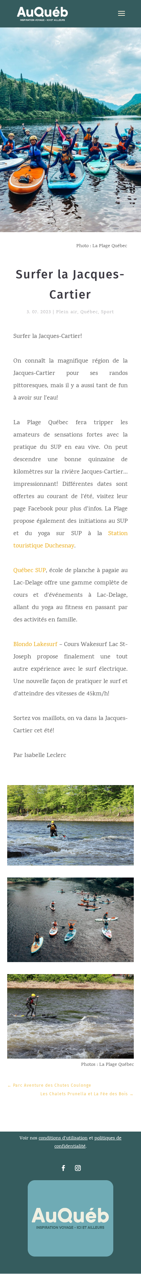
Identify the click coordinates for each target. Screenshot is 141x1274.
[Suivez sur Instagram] (78, 1168)
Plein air (66, 312)
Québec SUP (29, 571)
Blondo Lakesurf (35, 644)
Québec (89, 312)
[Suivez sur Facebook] (63, 1168)
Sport (107, 312)
